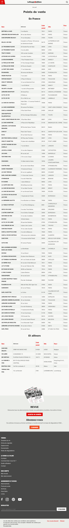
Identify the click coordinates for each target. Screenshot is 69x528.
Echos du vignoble (6, 443)
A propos (3, 458)
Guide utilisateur (6, 463)
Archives (3, 489)
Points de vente (5, 486)
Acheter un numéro (34, 414)
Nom (3, 26)
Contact (3, 466)
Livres (3, 494)
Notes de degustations (7, 451)
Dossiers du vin (5, 440)
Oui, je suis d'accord (52, 521)
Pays (55, 343)
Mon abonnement (6, 476)
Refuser (62, 521)
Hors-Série (4, 491)
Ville (49, 26)
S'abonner (34, 427)
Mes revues (4, 473)
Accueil (34, 7)
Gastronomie (5, 445)
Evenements (4, 448)
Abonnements (5, 484)
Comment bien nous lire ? (8, 461)
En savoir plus (7, 526)
